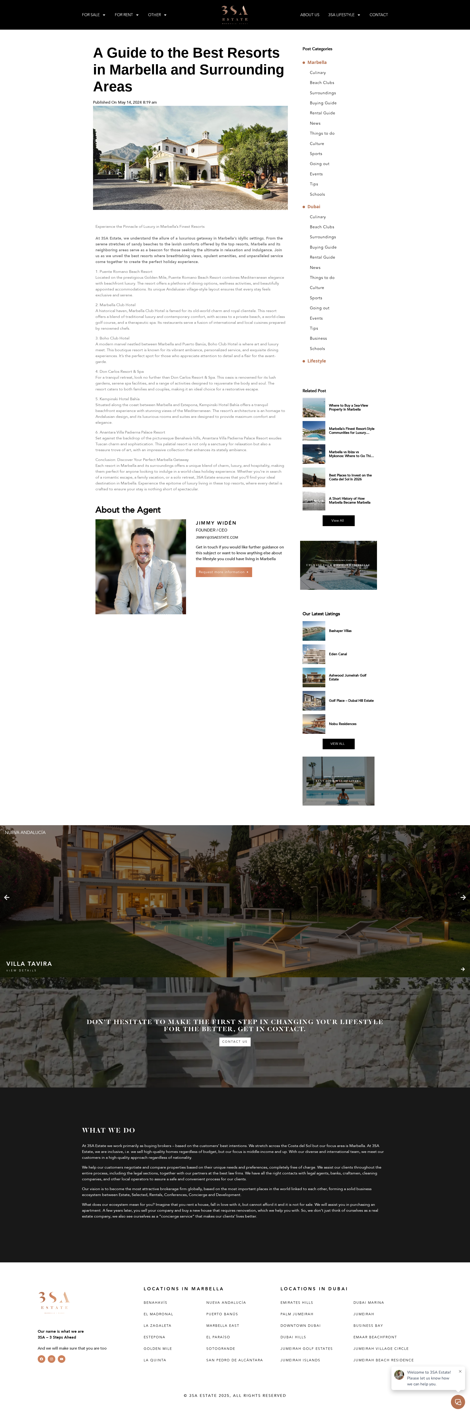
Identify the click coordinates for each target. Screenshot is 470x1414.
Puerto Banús (222, 1314)
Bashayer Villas (340, 630)
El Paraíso (218, 1337)
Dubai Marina (368, 1302)
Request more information (222, 572)
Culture (317, 144)
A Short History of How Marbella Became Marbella (349, 500)
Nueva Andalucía (226, 1302)
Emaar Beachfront (375, 1337)
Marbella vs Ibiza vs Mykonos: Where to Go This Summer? (350, 456)
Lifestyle (316, 360)
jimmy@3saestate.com (217, 537)
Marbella (317, 62)
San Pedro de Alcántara (234, 1360)
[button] (7, 897)
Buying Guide (323, 103)
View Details (21, 971)
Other (154, 15)
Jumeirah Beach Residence (383, 1360)
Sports (316, 154)
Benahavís (155, 1302)
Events (316, 174)
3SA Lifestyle (341, 15)
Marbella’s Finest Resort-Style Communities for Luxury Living (352, 432)
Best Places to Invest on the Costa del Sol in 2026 (350, 477)
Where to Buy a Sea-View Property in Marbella (348, 407)
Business (318, 338)
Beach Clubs (322, 83)
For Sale (91, 15)
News (315, 123)
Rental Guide (322, 113)
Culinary (318, 73)
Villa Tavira (29, 963)
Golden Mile (158, 1348)
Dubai (313, 206)
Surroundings (323, 93)
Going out (319, 164)
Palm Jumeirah (297, 1314)
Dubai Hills (293, 1337)
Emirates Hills (297, 1302)
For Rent (124, 15)
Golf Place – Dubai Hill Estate (351, 700)
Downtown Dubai (301, 1325)
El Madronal (158, 1314)
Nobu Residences (342, 724)
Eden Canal (338, 654)
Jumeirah (363, 1314)
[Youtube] (61, 1359)
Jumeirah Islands (300, 1360)
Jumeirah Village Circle (381, 1348)
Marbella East (222, 1325)
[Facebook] (41, 1359)
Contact (379, 15)
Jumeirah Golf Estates (307, 1348)
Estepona (154, 1337)
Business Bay (368, 1325)
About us (309, 15)
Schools (317, 194)
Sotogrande (220, 1348)
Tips (314, 184)
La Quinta (155, 1360)
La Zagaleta (158, 1325)
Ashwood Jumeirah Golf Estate (347, 677)
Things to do (322, 133)
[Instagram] (51, 1359)
